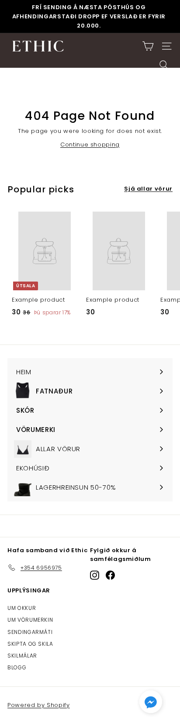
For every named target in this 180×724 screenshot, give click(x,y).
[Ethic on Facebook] (110, 575)
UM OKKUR (21, 608)
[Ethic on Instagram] (94, 575)
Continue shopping (90, 144)
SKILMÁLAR (22, 655)
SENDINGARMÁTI (29, 632)
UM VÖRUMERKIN (30, 619)
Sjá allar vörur (148, 188)
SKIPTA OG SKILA (30, 643)
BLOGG (16, 667)
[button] (150, 703)
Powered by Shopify (38, 705)
